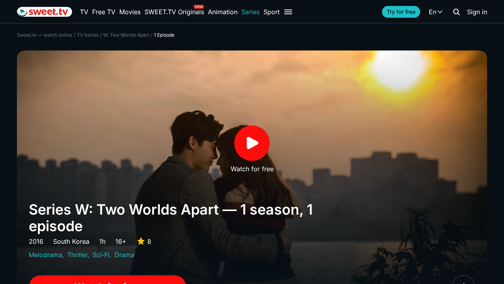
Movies (130, 12)
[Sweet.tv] (44, 12)
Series (250, 12)
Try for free (401, 11)
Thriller (77, 255)
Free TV (103, 12)
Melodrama (45, 255)
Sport (271, 12)
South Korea (71, 241)
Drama (124, 255)
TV (84, 12)
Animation (222, 12)
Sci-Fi (101, 255)
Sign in (477, 12)
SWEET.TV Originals (174, 12)
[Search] (456, 12)
